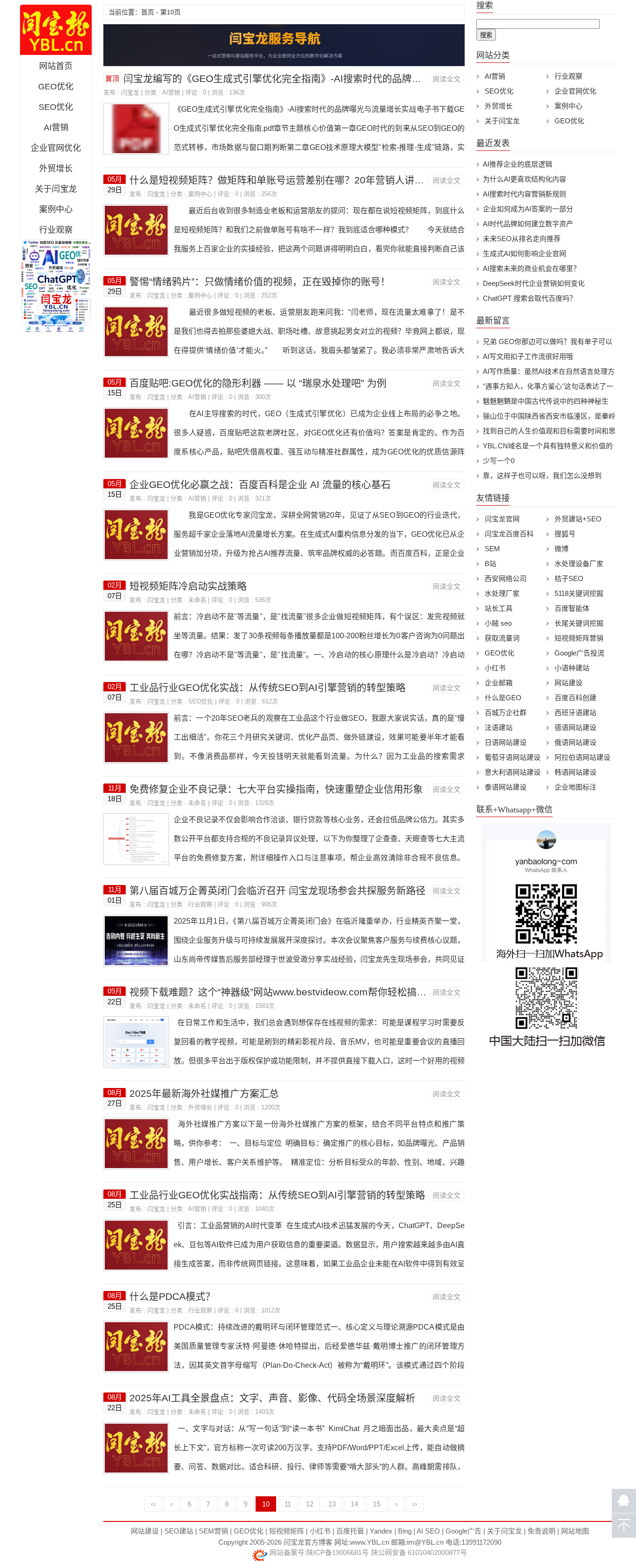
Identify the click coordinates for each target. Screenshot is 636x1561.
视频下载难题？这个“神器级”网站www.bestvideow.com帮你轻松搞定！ (282, 992)
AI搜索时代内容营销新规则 (524, 194)
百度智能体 (572, 608)
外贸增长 (56, 168)
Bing (405, 1531)
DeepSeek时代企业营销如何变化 (534, 283)
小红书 (495, 668)
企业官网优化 (56, 148)
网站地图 (575, 1531)
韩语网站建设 (575, 772)
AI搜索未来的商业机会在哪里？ (531, 268)
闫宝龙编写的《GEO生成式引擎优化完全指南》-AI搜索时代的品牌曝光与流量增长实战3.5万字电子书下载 (352, 78)
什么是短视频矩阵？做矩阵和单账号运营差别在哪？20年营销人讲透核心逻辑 (296, 180)
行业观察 (56, 230)
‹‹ (153, 1504)
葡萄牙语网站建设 (513, 757)
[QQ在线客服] (624, 1501)
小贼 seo (498, 623)
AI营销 (56, 127)
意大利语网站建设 (513, 772)
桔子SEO (569, 578)
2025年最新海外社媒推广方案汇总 (204, 1093)
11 (287, 1504)
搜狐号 (565, 534)
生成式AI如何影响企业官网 (524, 253)
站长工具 (499, 608)
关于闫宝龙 (56, 189)
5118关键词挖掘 (579, 593)
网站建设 (568, 683)
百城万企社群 (506, 712)
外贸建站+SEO (578, 519)
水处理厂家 (502, 593)
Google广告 (463, 1531)
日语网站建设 (506, 742)
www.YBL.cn (369, 1542)
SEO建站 (178, 1531)
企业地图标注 (575, 787)
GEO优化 (56, 86)
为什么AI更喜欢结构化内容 (524, 179)
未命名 (197, 599)
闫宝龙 (130, 92)
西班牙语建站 (575, 712)
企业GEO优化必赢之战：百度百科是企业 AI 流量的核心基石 (260, 484)
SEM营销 (213, 1531)
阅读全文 (446, 79)
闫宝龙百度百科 (509, 534)
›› (415, 1504)
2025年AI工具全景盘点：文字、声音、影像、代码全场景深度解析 (272, 1397)
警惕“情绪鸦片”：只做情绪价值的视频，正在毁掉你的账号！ (259, 281)
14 (354, 1504)
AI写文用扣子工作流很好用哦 (528, 356)
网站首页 (56, 66)
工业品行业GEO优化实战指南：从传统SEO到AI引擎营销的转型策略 (277, 1194)
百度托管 (350, 1531)
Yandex (381, 1531)
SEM (492, 549)
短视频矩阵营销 (579, 638)
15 (376, 1504)
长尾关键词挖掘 (579, 623)
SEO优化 (56, 107)
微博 (561, 549)
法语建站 (499, 727)
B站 (490, 564)
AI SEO (428, 1531)
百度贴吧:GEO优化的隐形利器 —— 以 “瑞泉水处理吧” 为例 (257, 383)
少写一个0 (498, 461)
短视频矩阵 (286, 1531)
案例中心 (56, 209)
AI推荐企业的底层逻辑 (517, 164)
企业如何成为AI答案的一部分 (528, 209)
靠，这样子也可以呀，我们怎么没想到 (542, 476)
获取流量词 (502, 638)
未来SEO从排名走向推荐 (522, 239)
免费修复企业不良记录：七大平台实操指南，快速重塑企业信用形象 (276, 789)
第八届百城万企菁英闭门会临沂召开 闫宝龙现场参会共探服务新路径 (277, 890)
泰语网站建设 (506, 787)
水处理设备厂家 (579, 564)
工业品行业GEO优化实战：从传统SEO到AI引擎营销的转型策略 (267, 687)
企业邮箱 (499, 683)
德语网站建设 (575, 727)
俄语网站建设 (575, 742)
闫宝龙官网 (56, 30)
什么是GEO (503, 698)
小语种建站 (572, 668)
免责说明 (541, 1531)
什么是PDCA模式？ (172, 1296)
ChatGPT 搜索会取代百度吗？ (529, 298)
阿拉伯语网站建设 (582, 757)
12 (309, 1504)
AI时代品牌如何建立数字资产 (528, 224)
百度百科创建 (575, 698)
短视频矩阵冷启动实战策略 (188, 586)
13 (332, 1504)
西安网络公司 (506, 578)
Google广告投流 (579, 653)
